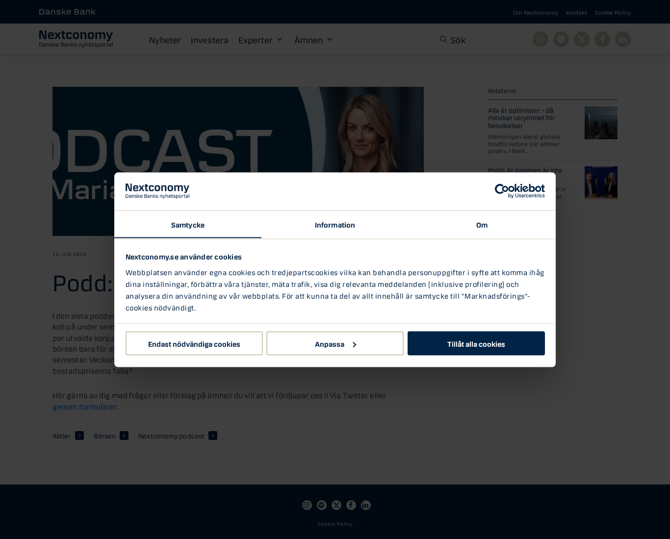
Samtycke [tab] (188, 224)
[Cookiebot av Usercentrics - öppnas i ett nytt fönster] (502, 191)
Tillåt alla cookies (476, 343)
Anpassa (329, 343)
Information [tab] (335, 224)
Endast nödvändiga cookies (194, 343)
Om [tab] (482, 224)
